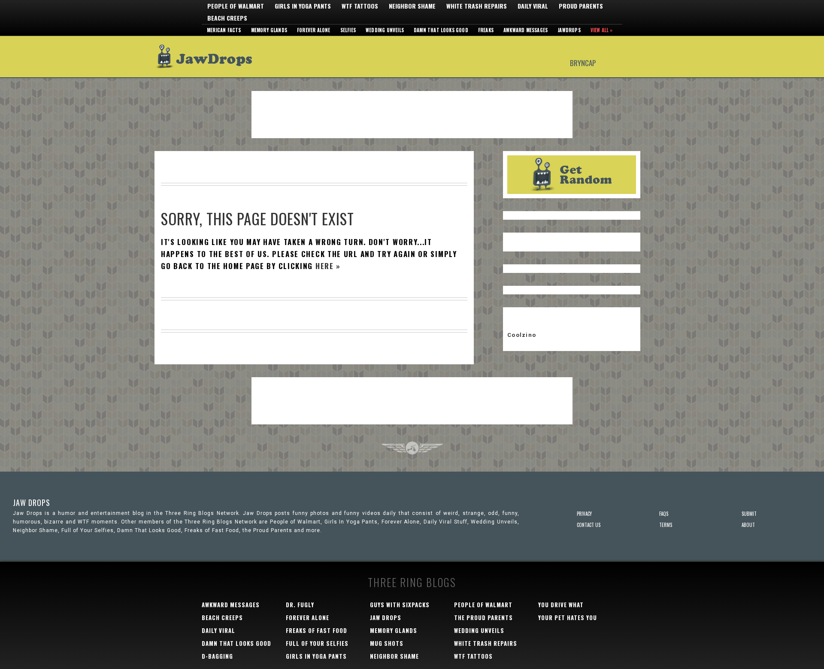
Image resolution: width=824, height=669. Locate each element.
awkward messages (231, 604)
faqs (663, 513)
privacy (584, 513)
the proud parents (483, 617)
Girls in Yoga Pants (303, 6)
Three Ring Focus (412, 448)
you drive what (561, 604)
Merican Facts (224, 30)
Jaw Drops (209, 57)
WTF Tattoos (360, 6)
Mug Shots (386, 643)
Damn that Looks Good (441, 30)
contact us (588, 524)
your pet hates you (567, 617)
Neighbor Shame (412, 6)
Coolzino (521, 335)
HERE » (328, 265)
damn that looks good (236, 643)
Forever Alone (313, 30)
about (748, 524)
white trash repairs (485, 643)
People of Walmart (235, 6)
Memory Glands (269, 30)
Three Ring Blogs (412, 582)
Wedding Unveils (385, 30)
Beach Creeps (227, 18)
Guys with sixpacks (400, 604)
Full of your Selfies (317, 643)
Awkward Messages (525, 30)
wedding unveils (479, 630)
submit (749, 513)
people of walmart (483, 604)
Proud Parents (581, 6)
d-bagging (217, 656)
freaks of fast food (316, 630)
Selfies (348, 30)
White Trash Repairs (476, 6)
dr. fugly (300, 604)
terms (665, 524)
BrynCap (583, 62)
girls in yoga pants (316, 656)
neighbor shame (394, 656)
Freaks (486, 30)
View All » (602, 30)
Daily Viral (533, 6)
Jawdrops (569, 30)
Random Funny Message (571, 174)
